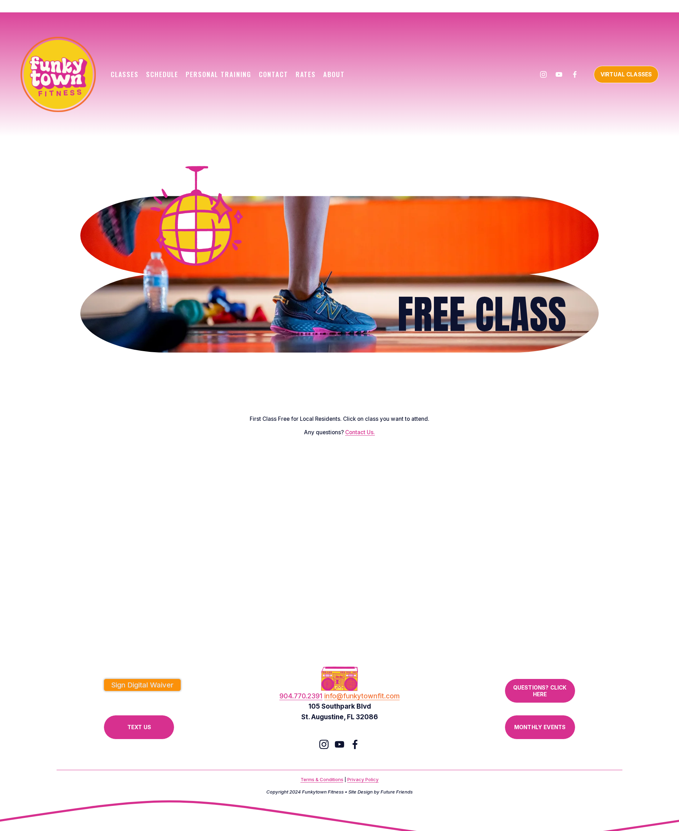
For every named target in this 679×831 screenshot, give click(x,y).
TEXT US (139, 727)
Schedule (162, 74)
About (333, 74)
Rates (306, 74)
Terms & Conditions (322, 779)
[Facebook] (575, 74)
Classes (125, 74)
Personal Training (218, 74)
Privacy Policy (363, 779)
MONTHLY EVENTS (539, 727)
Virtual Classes (626, 74)
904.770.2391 (301, 696)
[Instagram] (543, 74)
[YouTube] (559, 74)
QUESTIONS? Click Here (540, 691)
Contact (273, 74)
